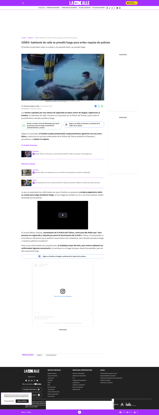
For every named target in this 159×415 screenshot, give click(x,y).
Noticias (30, 37)
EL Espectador (52, 387)
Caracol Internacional (53, 391)
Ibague (39, 355)
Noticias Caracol (52, 373)
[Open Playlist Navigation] (137, 412)
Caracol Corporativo (53, 394)
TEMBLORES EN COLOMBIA (69, 8)
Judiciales (35, 170)
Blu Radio (50, 380)
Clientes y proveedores (79, 385)
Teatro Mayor (51, 389)
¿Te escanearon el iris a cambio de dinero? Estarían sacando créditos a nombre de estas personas (67, 183)
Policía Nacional (51, 355)
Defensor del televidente (79, 375)
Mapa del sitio (76, 389)
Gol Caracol (51, 378)
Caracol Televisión (52, 375)
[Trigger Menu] (23, 3)
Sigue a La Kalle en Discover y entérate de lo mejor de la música (84, 124)
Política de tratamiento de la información (111, 378)
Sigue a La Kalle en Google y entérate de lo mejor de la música (64, 256)
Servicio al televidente (78, 373)
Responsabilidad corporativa (108, 375)
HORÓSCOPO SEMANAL (53, 8)
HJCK (49, 382)
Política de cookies (105, 380)
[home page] (80, 3)
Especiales (36, 151)
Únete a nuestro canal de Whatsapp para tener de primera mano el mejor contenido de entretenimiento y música (43, 126)
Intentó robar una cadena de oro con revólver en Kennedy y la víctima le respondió (62, 172)
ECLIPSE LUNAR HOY (85, 8)
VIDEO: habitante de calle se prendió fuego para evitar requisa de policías (56, 37)
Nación (34, 180)
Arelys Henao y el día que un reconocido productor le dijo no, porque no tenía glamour (63, 154)
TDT (74, 378)
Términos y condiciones (106, 382)
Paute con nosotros (78, 387)
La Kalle (23, 37)
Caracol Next (51, 396)
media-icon (79, 412)
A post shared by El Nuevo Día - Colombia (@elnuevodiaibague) (62, 323)
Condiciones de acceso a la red (108, 373)
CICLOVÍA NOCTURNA (98, 8)
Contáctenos (76, 382)
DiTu (49, 385)
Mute (120, 412)
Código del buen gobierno (79, 380)
